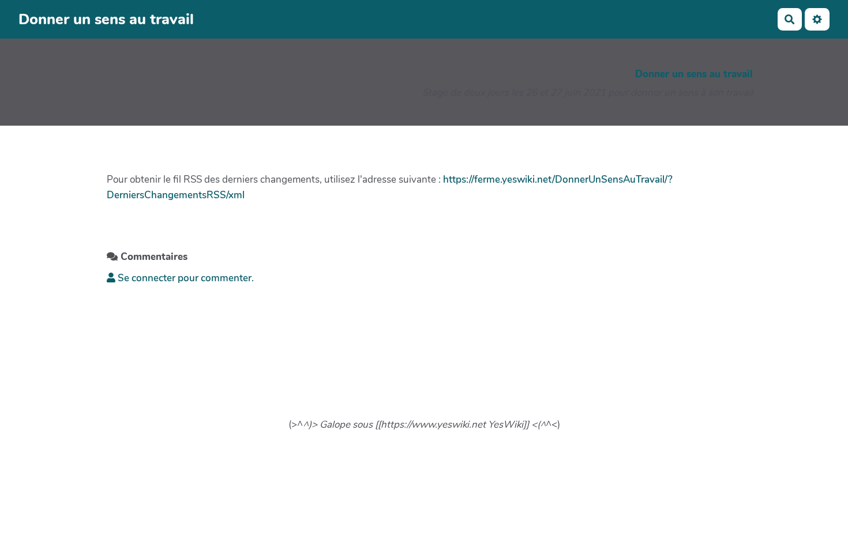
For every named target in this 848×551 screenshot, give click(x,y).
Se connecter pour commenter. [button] (184, 278)
